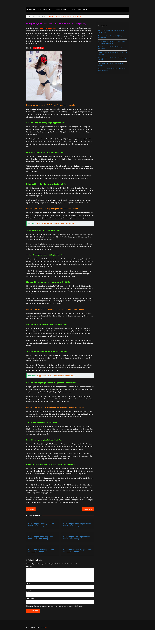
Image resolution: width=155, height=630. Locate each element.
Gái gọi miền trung (58, 10)
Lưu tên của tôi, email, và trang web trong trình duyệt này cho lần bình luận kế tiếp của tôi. (55, 606)
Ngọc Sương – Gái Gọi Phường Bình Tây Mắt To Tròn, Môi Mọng (112, 69)
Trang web (30, 598)
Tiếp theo (87, 509)
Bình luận (29, 566)
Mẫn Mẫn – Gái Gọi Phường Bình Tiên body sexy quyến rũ (112, 64)
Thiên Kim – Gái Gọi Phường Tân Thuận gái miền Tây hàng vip (112, 47)
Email (28, 591)
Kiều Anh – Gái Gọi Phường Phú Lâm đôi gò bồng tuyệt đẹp (112, 53)
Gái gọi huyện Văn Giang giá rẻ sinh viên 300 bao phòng (40, 538)
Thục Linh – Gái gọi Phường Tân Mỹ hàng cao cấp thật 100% (111, 37)
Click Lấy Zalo (38, 48)
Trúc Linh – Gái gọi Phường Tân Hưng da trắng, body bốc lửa (111, 31)
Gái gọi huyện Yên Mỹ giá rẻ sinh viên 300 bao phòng (41, 524)
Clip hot (86, 10)
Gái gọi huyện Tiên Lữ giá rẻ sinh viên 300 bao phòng (76, 538)
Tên (28, 583)
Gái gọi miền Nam (74, 10)
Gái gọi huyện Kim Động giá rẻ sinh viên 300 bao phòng (77, 551)
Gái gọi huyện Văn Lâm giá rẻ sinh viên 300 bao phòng (77, 524)
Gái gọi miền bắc (43, 10)
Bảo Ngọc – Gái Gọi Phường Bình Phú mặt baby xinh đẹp (112, 58)
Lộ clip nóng (31, 10)
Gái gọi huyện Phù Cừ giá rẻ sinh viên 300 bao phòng (41, 551)
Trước (32, 509)
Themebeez (43, 627)
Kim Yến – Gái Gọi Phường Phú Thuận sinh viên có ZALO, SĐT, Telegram (111, 42)
